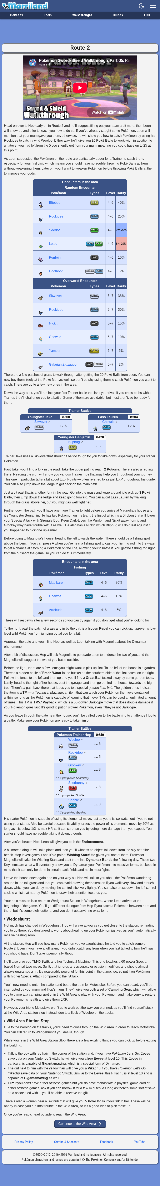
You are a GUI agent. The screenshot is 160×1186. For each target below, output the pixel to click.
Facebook (106, 1142)
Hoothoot (55, 271)
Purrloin (55, 257)
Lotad (53, 243)
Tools (48, 15)
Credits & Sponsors (66, 1142)
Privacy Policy (24, 1142)
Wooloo (74, 739)
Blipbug (54, 202)
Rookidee (56, 216)
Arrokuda (55, 610)
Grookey (74, 765)
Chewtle (55, 337)
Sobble (73, 800)
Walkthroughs (82, 15)
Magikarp (56, 582)
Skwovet (55, 296)
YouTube (139, 1142)
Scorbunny (76, 783)
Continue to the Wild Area (80, 1123)
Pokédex (16, 15)
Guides (118, 15)
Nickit (53, 323)
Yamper (54, 350)
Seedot (54, 230)
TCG (147, 15)
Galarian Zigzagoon (63, 364)
